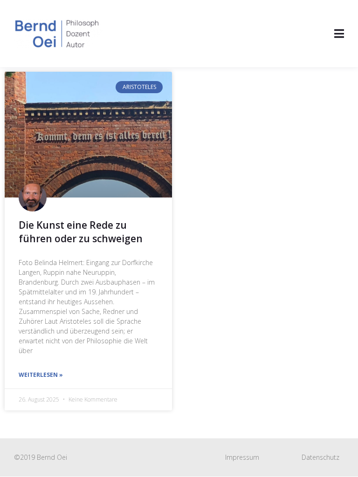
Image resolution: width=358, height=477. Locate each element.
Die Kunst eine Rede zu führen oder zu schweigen (81, 231)
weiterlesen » (41, 375)
